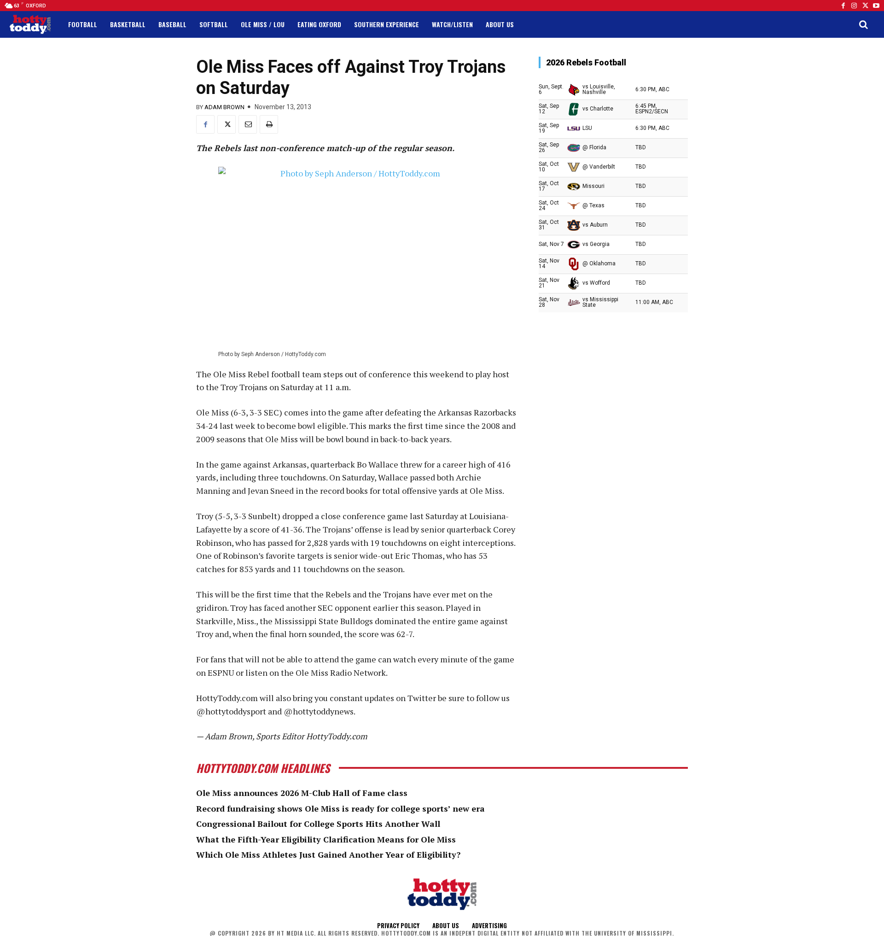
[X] (226, 124)
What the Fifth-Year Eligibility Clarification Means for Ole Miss (326, 839)
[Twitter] (865, 5)
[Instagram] (854, 5)
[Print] (269, 124)
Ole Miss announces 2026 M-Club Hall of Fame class (301, 792)
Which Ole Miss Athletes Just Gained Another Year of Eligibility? (328, 854)
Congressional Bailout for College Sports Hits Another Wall (318, 823)
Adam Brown (224, 107)
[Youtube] (876, 5)
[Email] (247, 124)
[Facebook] (843, 5)
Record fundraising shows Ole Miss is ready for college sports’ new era (340, 808)
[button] (863, 24)
